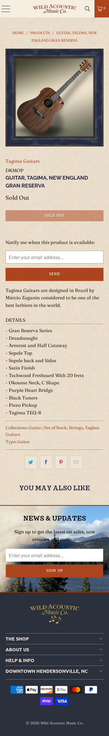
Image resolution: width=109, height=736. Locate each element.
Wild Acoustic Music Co (61, 723)
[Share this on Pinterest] (61, 462)
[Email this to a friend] (76, 462)
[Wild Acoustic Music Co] (54, 8)
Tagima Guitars (23, 161)
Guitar (34, 427)
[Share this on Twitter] (31, 462)
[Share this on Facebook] (46, 462)
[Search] (87, 8)
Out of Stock (55, 427)
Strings (76, 427)
